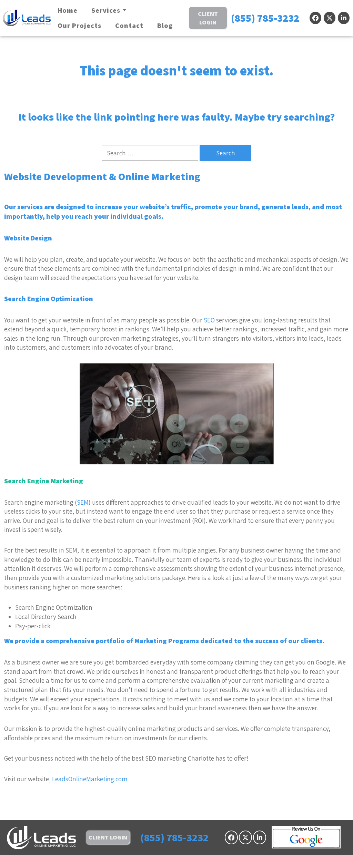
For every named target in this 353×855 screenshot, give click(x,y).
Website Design (28, 238)
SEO (209, 320)
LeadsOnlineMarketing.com (90, 779)
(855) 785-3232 (265, 18)
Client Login (208, 18)
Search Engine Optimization (48, 298)
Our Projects (79, 25)
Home (68, 10)
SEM (83, 502)
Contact (129, 25)
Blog (165, 25)
